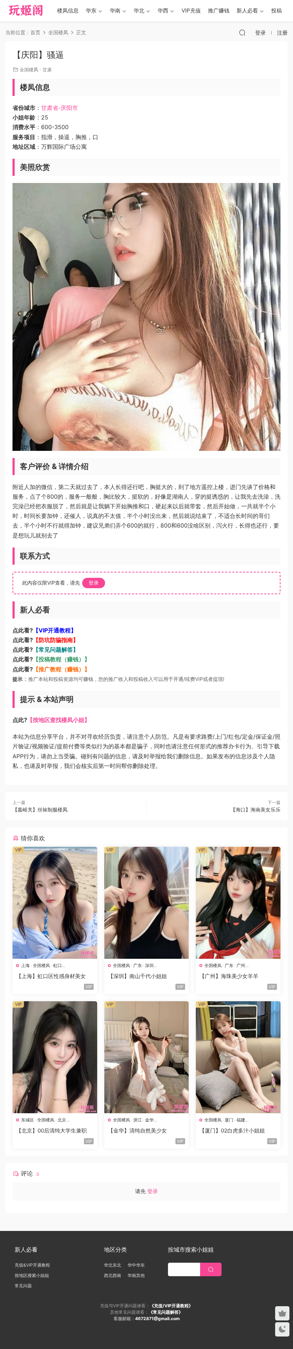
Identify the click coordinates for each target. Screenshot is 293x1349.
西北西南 (112, 1275)
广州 (241, 965)
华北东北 (112, 1265)
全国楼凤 (29, 69)
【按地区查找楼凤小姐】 (58, 719)
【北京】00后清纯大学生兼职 (51, 1130)
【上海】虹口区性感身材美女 (51, 976)
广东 (137, 965)
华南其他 (136, 1275)
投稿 (276, 10)
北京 (62, 1120)
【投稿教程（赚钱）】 (61, 659)
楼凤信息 (68, 10)
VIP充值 (191, 10)
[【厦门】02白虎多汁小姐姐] (238, 1057)
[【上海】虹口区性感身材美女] (55, 903)
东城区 (27, 1120)
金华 (149, 1120)
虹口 (57, 965)
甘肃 (47, 69)
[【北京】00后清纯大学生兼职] (55, 1057)
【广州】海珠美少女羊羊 (228, 976)
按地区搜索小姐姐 (32, 1275)
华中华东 (136, 1265)
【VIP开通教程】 (54, 630)
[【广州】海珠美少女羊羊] (238, 903)
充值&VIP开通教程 (32, 1265)
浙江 (137, 1120)
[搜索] (242, 32)
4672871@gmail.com (157, 1318)
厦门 (229, 1120)
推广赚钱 (218, 10)
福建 (241, 1120)
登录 (94, 583)
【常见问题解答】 (56, 649)
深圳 (149, 965)
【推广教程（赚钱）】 (61, 669)
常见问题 (23, 1285)
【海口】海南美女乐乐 (255, 809)
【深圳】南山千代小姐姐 (137, 976)
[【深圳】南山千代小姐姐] (146, 903)
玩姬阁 (25, 10)
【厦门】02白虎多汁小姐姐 (232, 1130)
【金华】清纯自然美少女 (137, 1130)
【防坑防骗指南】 (56, 639)
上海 (25, 965)
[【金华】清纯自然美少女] (146, 1057)
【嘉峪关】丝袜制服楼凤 (40, 809)
